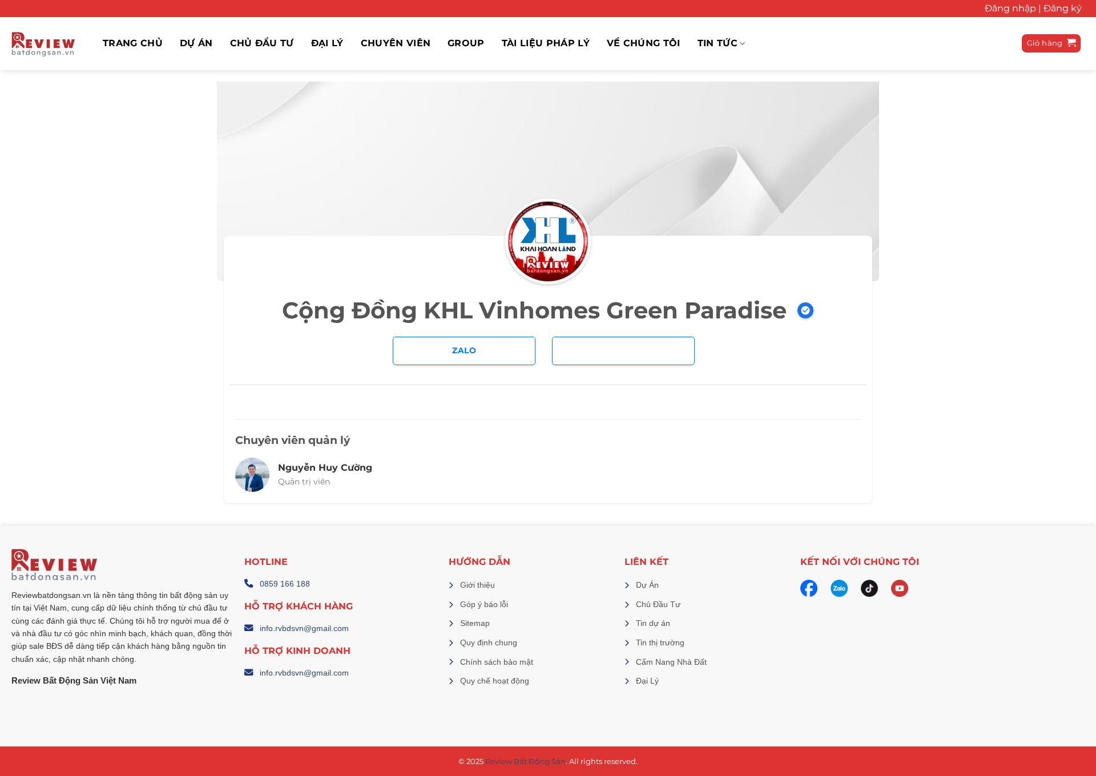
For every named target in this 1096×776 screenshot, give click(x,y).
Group (466, 43)
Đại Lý (647, 680)
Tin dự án (653, 623)
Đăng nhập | (1013, 8)
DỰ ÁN (196, 43)
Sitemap (475, 623)
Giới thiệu (477, 584)
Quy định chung (488, 642)
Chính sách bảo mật (496, 661)
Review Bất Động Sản (525, 761)
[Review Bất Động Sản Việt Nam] (43, 43)
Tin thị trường (660, 642)
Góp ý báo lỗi (484, 604)
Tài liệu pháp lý (546, 43)
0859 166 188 (285, 583)
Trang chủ (133, 43)
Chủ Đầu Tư (262, 43)
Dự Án (647, 584)
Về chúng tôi (643, 43)
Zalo (464, 350)
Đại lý (327, 43)
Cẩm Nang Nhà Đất (671, 661)
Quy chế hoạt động (494, 680)
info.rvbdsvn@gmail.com (304, 628)
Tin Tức (718, 43)
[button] (1051, 43)
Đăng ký (1062, 8)
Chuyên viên (396, 43)
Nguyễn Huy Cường (325, 467)
